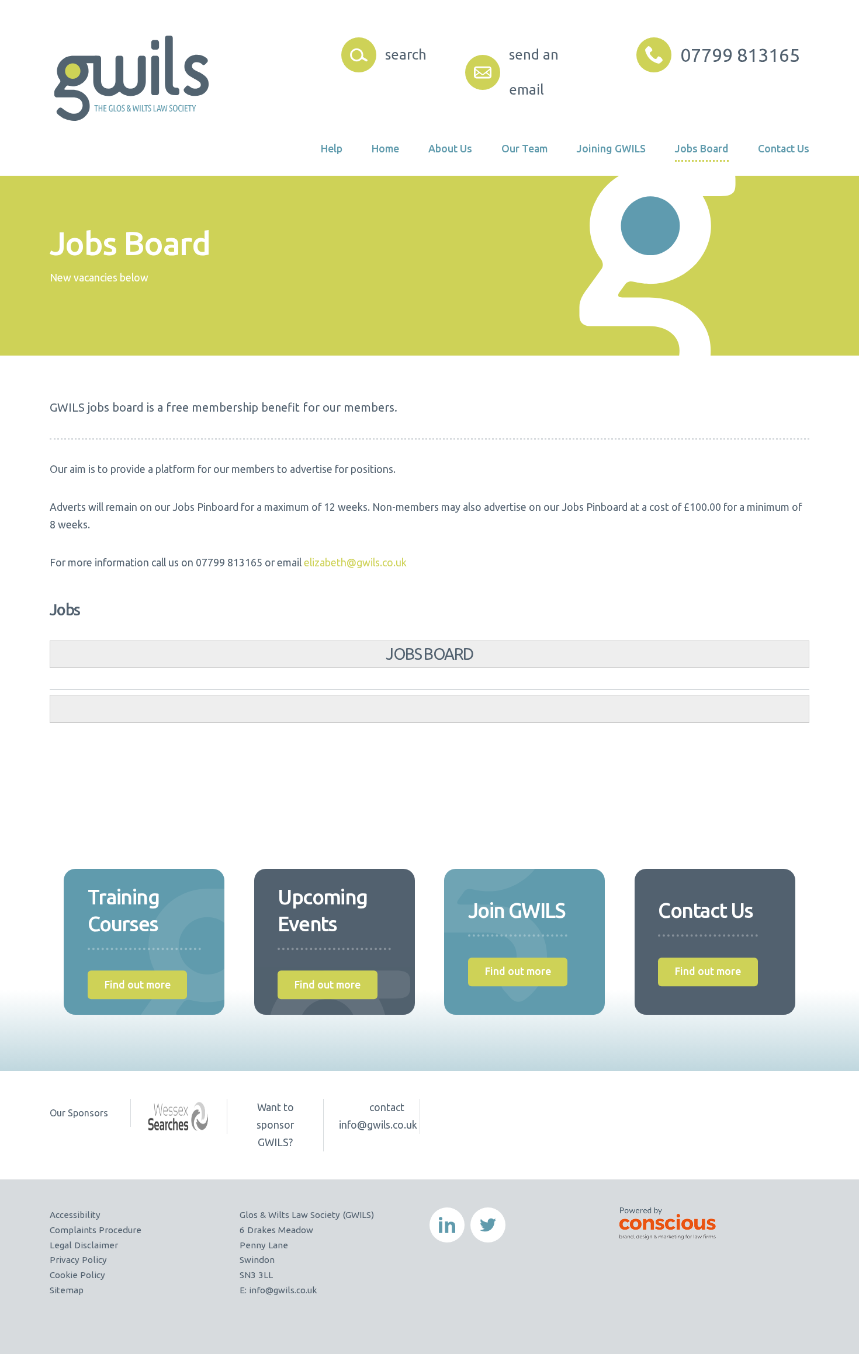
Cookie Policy (77, 1275)
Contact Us (783, 148)
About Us (450, 148)
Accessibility (75, 1215)
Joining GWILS (611, 148)
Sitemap (67, 1290)
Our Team (524, 148)
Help (331, 148)
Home (385, 148)
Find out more (138, 984)
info (256, 1290)
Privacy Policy (78, 1260)
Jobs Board (702, 148)
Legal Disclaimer (84, 1245)
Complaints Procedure (95, 1230)
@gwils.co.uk (291, 1290)
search (405, 54)
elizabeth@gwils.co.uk (355, 562)
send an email (534, 72)
